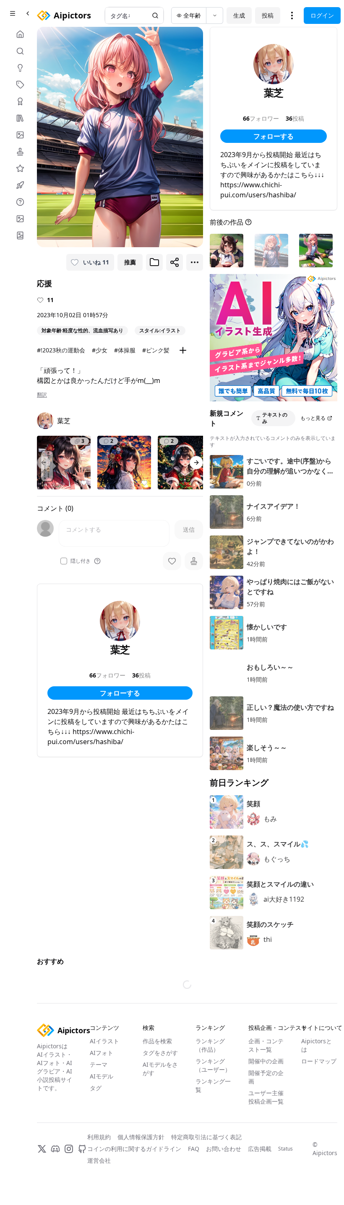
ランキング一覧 (213, 1085)
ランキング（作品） (210, 1045)
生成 (239, 15)
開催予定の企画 (266, 1077)
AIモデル (101, 1076)
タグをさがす (160, 1053)
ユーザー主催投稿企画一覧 (266, 1097)
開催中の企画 (266, 1061)
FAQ (193, 1149)
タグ (96, 1088)
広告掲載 (259, 1149)
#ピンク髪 (155, 350)
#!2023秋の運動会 (61, 350)
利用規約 (99, 1137)
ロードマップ (318, 1061)
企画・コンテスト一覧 (266, 1045)
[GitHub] (82, 1149)
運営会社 (99, 1160)
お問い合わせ (223, 1149)
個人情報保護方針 (140, 1137)
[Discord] (55, 1149)
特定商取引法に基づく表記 (206, 1137)
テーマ (98, 1064)
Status (285, 1149)
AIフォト (101, 1053)
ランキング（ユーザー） (213, 1065)
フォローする (120, 693)
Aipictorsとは (316, 1045)
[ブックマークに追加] (154, 262)
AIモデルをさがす (160, 1068)
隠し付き (80, 561)
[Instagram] (69, 1149)
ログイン (322, 15)
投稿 (268, 15)
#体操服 (125, 350)
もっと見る (313, 417)
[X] (42, 1149)
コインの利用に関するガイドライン (134, 1149)
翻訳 (42, 394)
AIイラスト (104, 1041)
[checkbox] (63, 561)
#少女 (99, 350)
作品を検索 (157, 1041)
